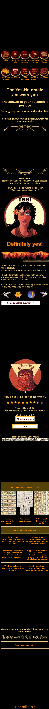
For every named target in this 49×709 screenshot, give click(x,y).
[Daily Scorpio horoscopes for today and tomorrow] (30, 638)
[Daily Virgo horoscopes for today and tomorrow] (23, 638)
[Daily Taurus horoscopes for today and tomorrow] (8, 638)
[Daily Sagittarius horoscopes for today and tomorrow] (34, 638)
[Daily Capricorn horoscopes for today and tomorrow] (38, 638)
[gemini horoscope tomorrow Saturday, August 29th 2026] (25, 55)
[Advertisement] (24, 25)
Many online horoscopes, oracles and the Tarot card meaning (12, 540)
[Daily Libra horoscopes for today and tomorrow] (26, 638)
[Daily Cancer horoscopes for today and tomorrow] (15, 638)
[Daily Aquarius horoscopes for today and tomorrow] (41, 638)
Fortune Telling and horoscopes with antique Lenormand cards (37, 540)
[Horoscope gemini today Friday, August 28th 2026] (6, 59)
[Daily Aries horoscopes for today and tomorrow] (4, 638)
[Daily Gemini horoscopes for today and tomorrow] (11, 638)
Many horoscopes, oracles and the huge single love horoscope (37, 555)
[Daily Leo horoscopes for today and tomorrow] (19, 638)
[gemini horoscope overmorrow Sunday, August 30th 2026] (34, 55)
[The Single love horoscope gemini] (6, 76)
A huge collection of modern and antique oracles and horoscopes (13, 554)
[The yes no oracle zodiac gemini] (15, 76)
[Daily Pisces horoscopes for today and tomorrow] (45, 638)
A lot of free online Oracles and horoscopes (37, 568)
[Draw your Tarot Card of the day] (44, 59)
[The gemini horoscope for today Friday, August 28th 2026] (15, 55)
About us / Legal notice (25, 645)
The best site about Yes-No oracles (13, 568)
